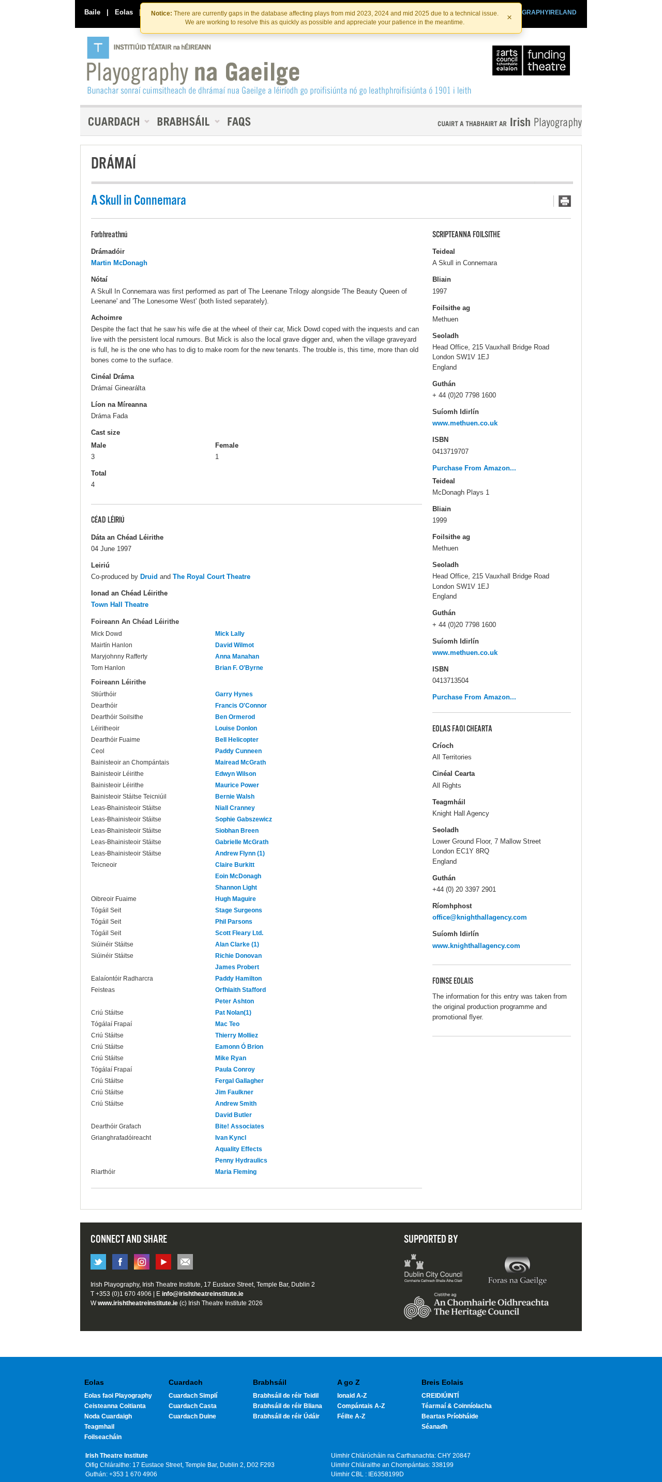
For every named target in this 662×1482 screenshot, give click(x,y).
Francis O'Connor (241, 705)
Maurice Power (237, 785)
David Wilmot (234, 645)
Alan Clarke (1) (237, 944)
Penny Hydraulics (241, 1160)
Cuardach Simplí (193, 1395)
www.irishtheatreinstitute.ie (138, 1303)
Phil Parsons (233, 921)
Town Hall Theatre (119, 604)
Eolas (124, 12)
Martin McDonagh (119, 263)
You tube (163, 1262)
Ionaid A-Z (352, 1395)
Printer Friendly (562, 201)
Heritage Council (476, 1311)
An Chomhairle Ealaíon (533, 63)
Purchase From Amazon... (474, 468)
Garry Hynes (234, 694)
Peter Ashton (234, 1001)
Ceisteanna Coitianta (115, 1406)
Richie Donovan (238, 955)
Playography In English (492, 123)
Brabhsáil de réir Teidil (286, 1395)
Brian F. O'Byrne (239, 667)
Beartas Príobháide (450, 1416)
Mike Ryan (230, 1058)
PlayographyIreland (280, 65)
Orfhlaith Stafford (240, 990)
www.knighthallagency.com (476, 946)
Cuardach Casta (193, 1406)
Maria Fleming (236, 1171)
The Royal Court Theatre (211, 576)
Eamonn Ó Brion (239, 1046)
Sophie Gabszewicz (243, 819)
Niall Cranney (235, 808)
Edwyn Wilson (235, 773)
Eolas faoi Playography (118, 1395)
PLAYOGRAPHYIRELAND (539, 12)
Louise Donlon (236, 728)
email (185, 1262)
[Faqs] (240, 121)
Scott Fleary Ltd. (239, 933)
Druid (149, 576)
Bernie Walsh (234, 796)
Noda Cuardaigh (108, 1416)
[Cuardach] (114, 121)
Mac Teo (227, 1024)
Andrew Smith (236, 1103)
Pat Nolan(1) (233, 1012)
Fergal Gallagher (239, 1080)
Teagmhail (99, 1426)
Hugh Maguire (235, 899)
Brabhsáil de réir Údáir (286, 1416)
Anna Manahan (237, 656)
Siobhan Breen (237, 830)
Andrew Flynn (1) (240, 853)
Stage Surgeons (238, 910)
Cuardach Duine (192, 1416)
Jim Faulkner (234, 1092)
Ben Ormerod (235, 717)
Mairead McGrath (240, 762)
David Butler (233, 1115)
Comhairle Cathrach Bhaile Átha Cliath (433, 1269)
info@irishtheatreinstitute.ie (203, 1293)
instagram (141, 1262)
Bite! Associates (239, 1126)
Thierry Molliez (236, 1035)
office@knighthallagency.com (479, 917)
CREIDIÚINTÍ (440, 1395)
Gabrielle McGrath (241, 842)
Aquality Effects (238, 1149)
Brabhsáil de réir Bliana (287, 1406)
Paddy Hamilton (238, 978)
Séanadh (434, 1426)
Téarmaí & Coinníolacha (457, 1406)
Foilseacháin (103, 1437)
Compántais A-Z (361, 1406)
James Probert (237, 967)
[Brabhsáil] (184, 121)
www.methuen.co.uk (465, 423)
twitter (98, 1262)
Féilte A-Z (351, 1416)
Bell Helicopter (237, 739)
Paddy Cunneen (238, 751)
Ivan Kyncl (230, 1137)
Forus (517, 1269)
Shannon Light (236, 887)
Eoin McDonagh (238, 876)
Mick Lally (230, 633)
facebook (120, 1262)
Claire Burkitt (234, 864)
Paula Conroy (235, 1069)
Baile (92, 12)
